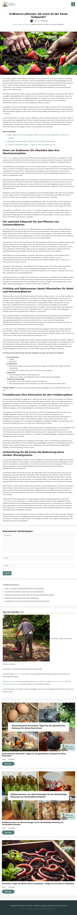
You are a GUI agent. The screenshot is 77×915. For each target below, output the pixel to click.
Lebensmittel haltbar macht (11, 684)
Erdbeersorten (7, 158)
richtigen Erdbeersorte (28, 210)
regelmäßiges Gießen (9, 501)
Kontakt (46, 909)
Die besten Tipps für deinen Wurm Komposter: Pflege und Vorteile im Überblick (38, 884)
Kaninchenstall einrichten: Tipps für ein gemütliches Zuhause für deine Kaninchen (34, 755)
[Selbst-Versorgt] (9, 4)
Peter (21, 612)
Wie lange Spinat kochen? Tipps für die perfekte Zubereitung (31, 141)
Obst (37, 681)
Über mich (54, 909)
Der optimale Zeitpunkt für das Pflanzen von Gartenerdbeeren (24, 591)
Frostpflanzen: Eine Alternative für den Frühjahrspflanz (22, 598)
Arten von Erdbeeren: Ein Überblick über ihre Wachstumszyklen (24, 588)
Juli (18, 244)
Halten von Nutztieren (57, 681)
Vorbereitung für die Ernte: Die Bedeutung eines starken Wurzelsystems (27, 601)
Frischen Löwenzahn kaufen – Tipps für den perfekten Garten (31, 144)
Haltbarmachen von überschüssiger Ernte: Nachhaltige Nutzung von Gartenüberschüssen (32, 823)
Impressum (23, 909)
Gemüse (45, 681)
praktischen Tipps (10, 681)
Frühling (56, 296)
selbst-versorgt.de (19, 674)
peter (4, 759)
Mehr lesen (8, 764)
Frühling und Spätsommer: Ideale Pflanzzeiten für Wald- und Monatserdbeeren (29, 595)
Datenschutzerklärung (35, 909)
